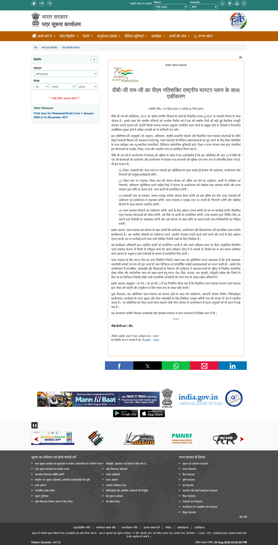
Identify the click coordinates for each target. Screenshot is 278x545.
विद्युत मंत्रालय (189, 512)
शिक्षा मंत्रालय (189, 496)
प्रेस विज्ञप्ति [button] (67, 36)
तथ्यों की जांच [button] (177, 36)
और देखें (243, 517)
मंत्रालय (37, 68)
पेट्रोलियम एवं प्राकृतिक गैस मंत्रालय (199, 507)
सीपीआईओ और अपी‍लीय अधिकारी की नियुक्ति (127, 490)
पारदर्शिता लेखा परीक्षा (45, 490)
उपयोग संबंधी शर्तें (152, 527)
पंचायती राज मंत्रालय (192, 501)
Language (195, 2)
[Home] (34, 36)
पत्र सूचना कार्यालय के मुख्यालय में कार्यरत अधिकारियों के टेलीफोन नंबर (68, 463)
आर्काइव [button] (156, 36)
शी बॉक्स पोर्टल (113, 501)
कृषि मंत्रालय (188, 479)
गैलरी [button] (86, 36)
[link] (98, 398)
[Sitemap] (236, 3)
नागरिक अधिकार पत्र (116, 485)
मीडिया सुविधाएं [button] (134, 36)
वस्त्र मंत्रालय (189, 469)
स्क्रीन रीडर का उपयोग (141, 3)
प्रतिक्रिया (199, 527)
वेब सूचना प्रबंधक (114, 496)
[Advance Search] (244, 3)
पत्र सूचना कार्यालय (61, 24)
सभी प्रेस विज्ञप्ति (49, 47)
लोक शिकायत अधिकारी (116, 469)
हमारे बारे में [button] (45, 36)
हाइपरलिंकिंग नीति (82, 527)
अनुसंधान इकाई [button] (107, 36)
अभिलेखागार (183, 527)
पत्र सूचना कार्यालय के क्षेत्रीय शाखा (52, 469)
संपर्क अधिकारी (113, 474)
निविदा (168, 527)
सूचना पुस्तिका (41, 496)
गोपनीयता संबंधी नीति (106, 527)
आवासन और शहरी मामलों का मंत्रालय (199, 490)
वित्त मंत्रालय (188, 474)
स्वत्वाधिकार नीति (130, 527)
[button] (222, 3)
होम (35, 47)
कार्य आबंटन (40, 485)
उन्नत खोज (204, 36)
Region (157, 2)
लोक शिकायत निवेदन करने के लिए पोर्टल (54, 501)
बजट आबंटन (112, 479)
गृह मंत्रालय (188, 485)
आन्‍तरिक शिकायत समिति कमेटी (49, 474)
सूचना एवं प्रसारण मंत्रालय (195, 463)
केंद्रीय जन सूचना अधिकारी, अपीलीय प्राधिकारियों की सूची (62, 479)
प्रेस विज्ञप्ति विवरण (70, 47)
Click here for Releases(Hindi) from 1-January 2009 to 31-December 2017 (64, 115)
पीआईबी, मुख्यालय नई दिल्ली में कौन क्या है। (126, 463)
